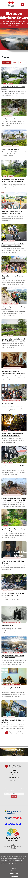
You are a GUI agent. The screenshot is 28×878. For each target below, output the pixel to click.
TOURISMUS (16, 146)
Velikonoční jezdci (7, 403)
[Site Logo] (11, 4)
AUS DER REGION (11, 240)
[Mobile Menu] (22, 4)
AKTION (4, 240)
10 (17, 732)
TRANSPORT (22, 62)
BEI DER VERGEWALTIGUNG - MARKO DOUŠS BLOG (11, 368)
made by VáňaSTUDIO (14, 876)
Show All (6, 62)
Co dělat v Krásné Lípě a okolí (10, 149)
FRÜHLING (5, 303)
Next (21, 732)
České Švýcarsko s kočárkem (10, 119)
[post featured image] (14, 75)
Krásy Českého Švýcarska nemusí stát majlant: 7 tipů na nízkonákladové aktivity (13, 181)
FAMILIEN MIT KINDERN (7, 146)
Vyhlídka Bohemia (7, 625)
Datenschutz (14, 871)
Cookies (14, 868)
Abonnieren (14, 796)
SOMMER (14, 62)
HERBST (16, 303)
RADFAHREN (5, 525)
